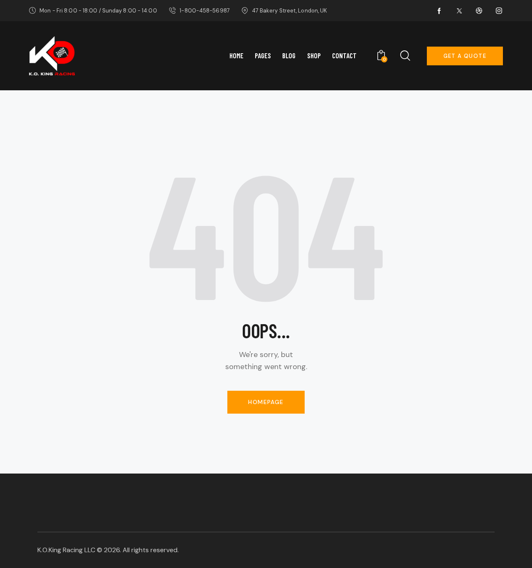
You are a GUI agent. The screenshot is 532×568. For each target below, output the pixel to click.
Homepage (265, 402)
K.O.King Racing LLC (66, 550)
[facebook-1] (439, 11)
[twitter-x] (459, 11)
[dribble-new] (479, 11)
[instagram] (499, 11)
